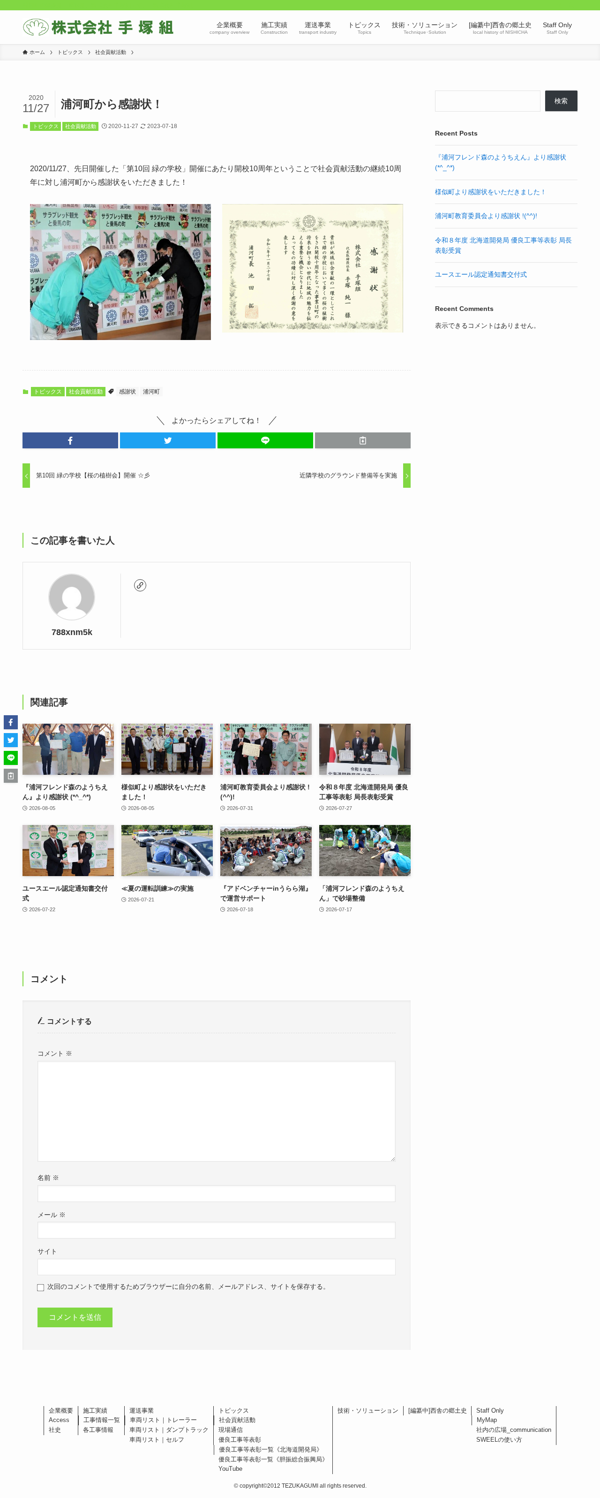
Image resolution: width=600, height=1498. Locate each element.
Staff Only (490, 1410)
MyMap (487, 1419)
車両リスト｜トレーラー (163, 1419)
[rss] (559, 5)
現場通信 (230, 1429)
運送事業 (141, 1410)
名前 (48, 1177)
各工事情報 (98, 1429)
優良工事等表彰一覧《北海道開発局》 (270, 1449)
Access (59, 1419)
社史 (55, 1429)
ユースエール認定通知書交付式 (481, 274)
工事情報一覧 (101, 1419)
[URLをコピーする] (363, 440)
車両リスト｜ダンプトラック (169, 1429)
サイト (47, 1251)
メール (52, 1214)
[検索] (571, 5)
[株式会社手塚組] (98, 27)
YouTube (230, 1468)
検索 (561, 101)
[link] (140, 585)
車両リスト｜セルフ (156, 1439)
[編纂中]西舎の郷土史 (437, 1410)
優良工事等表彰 (239, 1439)
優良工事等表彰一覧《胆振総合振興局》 (273, 1459)
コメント (55, 1053)
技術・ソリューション (368, 1410)
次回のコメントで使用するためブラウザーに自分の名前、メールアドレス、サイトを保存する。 (188, 1286)
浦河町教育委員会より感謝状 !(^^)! (486, 215)
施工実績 (95, 1410)
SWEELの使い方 (499, 1439)
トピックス (46, 126)
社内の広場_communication (513, 1429)
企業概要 (61, 1410)
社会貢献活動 (80, 126)
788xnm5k (72, 632)
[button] (70, 440)
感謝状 (127, 391)
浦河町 (151, 391)
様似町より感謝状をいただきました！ (491, 192)
